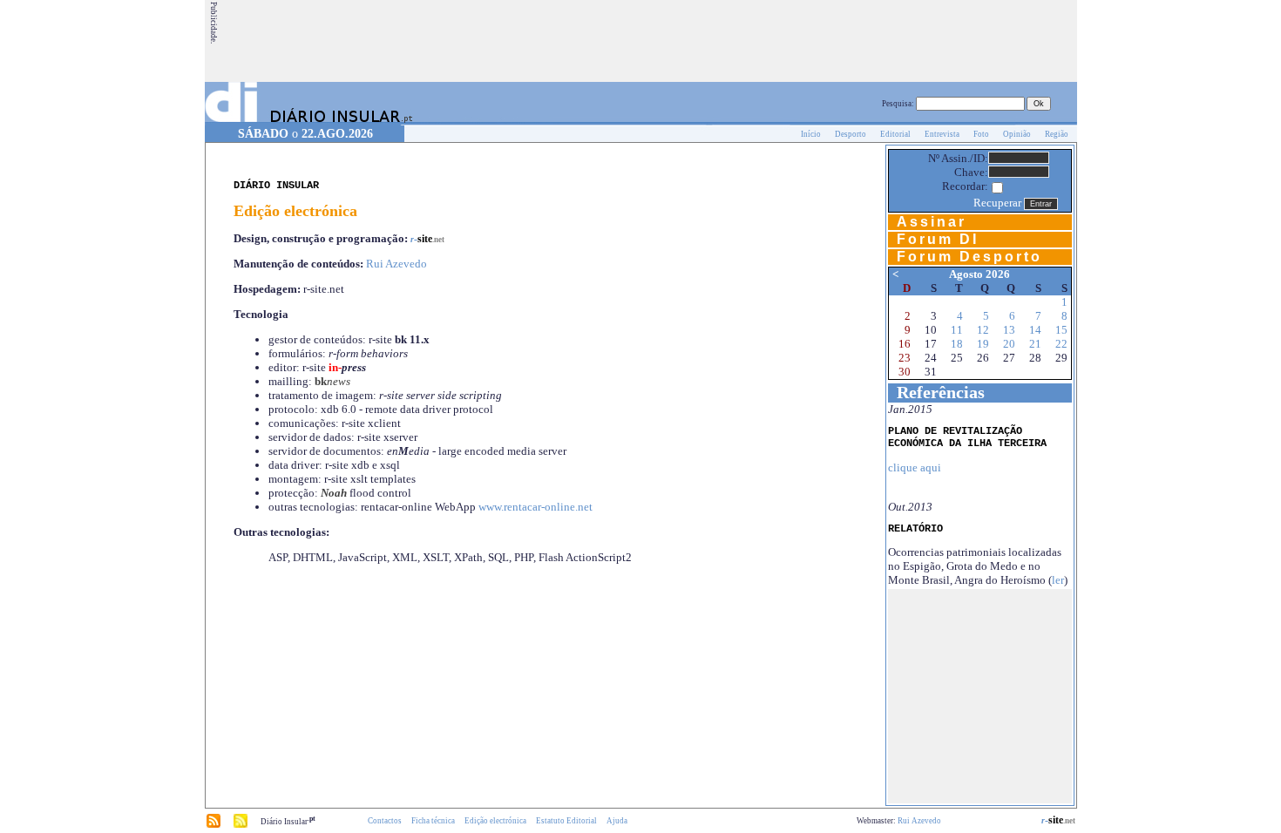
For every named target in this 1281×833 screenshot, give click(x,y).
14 (1035, 329)
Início (811, 134)
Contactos (385, 820)
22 (1061, 343)
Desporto (850, 134)
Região (1056, 134)
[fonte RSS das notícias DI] (213, 825)
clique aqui (914, 467)
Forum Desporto (969, 256)
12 (983, 329)
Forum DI (938, 239)
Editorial (895, 134)
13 (1009, 329)
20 (1009, 343)
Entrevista (942, 134)
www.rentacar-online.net (535, 506)
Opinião (1017, 134)
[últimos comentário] (240, 825)
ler (1058, 579)
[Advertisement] (758, 41)
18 (957, 343)
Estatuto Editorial (566, 820)
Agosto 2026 (979, 274)
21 (1035, 343)
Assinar (931, 221)
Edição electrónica (495, 820)
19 (983, 343)
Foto (981, 134)
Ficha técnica (433, 820)
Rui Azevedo (396, 263)
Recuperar (997, 202)
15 (1061, 329)
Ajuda (617, 820)
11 (957, 329)
